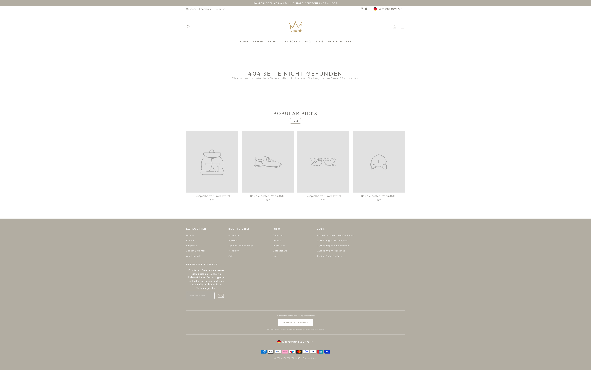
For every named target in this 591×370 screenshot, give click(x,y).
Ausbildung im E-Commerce (333, 245)
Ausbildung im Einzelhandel (332, 240)
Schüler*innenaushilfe (329, 255)
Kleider (190, 240)
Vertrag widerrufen (295, 322)
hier (315, 78)
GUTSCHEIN (292, 41)
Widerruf (233, 250)
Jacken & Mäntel (195, 250)
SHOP (272, 41)
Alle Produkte (193, 255)
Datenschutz (280, 250)
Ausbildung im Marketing (331, 250)
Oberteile (191, 245)
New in (190, 235)
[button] (221, 295)
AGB (231, 255)
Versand (233, 240)
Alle (295, 121)
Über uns (191, 8)
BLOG (320, 41)
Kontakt (277, 240)
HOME (244, 41)
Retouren (220, 8)
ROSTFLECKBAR (339, 41)
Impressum (205, 8)
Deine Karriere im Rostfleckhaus (335, 235)
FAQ (308, 41)
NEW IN (258, 41)
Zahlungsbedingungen (240, 245)
